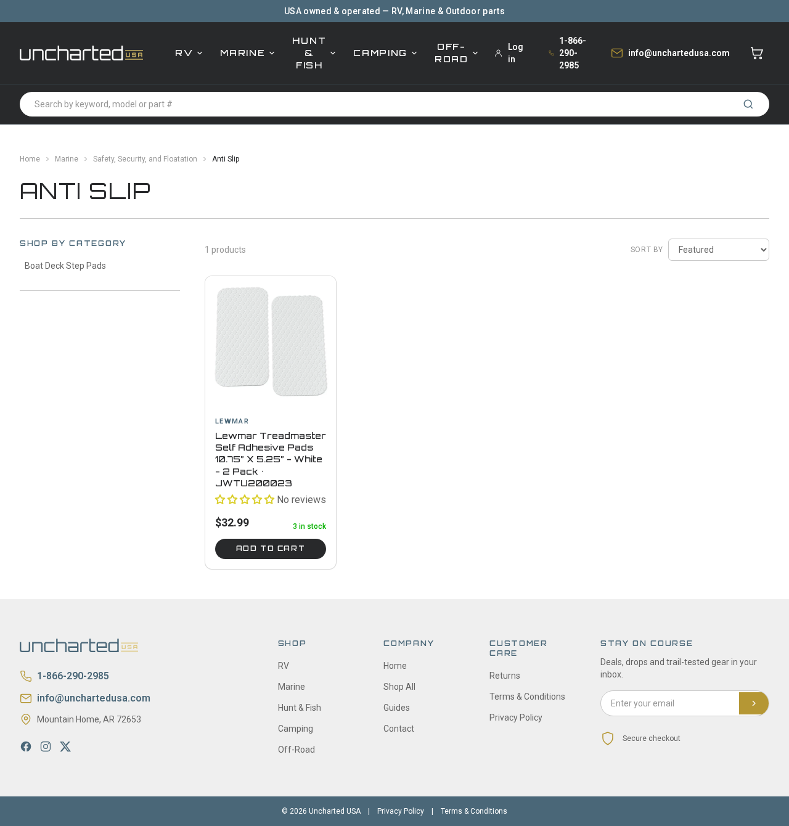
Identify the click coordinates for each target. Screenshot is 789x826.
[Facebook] (26, 746)
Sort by (647, 249)
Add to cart (270, 548)
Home (30, 159)
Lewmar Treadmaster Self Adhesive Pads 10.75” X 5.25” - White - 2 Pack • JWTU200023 (270, 459)
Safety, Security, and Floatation (145, 159)
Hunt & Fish (309, 52)
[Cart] (757, 53)
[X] (65, 746)
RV (184, 52)
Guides (396, 708)
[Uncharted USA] (81, 53)
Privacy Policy (515, 717)
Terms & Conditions (527, 696)
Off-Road (451, 52)
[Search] (748, 104)
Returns (504, 676)
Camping (380, 52)
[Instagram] (45, 746)
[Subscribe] (754, 703)
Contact (398, 729)
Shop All (399, 687)
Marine (242, 52)
